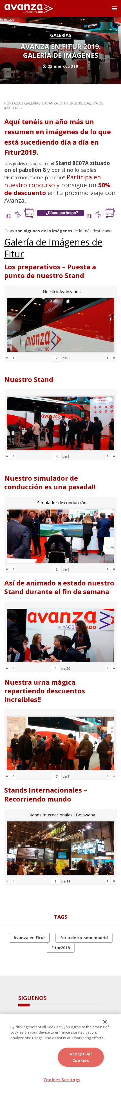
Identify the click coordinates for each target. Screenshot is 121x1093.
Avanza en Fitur (29, 937)
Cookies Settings (62, 1079)
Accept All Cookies (81, 1057)
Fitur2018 (60, 947)
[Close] (105, 1021)
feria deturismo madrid (84, 937)
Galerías (60, 35)
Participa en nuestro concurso (52, 181)
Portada (12, 103)
